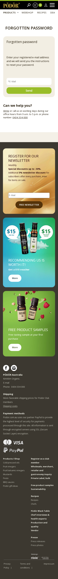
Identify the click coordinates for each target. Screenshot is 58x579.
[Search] (28, 5)
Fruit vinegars (9, 466)
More (15, 278)
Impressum (49, 563)
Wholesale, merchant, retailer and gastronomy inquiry (42, 470)
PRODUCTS (9, 12)
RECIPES (41, 12)
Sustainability (38, 489)
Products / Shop (11, 458)
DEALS (53, 12)
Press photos (37, 545)
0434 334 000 (20, 117)
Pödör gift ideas (10, 486)
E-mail (6, 382)
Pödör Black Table (40, 510)
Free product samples (42, 485)
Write (6, 110)
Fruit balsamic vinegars (14, 470)
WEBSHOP (27, 12)
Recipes (34, 500)
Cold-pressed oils (11, 462)
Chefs (34, 503)
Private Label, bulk (40, 478)
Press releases (38, 541)
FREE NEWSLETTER (29, 204)
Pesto (6, 478)
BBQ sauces (8, 482)
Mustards (7, 474)
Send (29, 90)
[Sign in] (45, 5)
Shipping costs (10, 406)
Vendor (35, 530)
